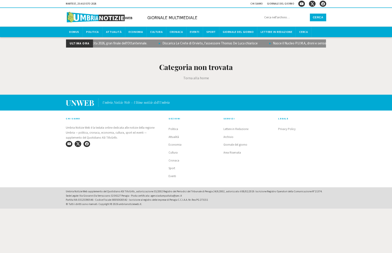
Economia (136, 32)
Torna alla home (196, 78)
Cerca (318, 17)
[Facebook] (323, 4)
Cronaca (176, 32)
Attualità (114, 32)
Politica (92, 32)
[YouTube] (301, 4)
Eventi (194, 32)
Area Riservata (232, 153)
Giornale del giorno (280, 3)
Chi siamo (256, 3)
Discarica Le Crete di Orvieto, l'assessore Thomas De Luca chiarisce (212, 43)
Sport (211, 32)
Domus (74, 32)
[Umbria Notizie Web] (133, 18)
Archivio (228, 137)
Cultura (156, 32)
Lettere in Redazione (276, 32)
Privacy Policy (287, 129)
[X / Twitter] (312, 4)
